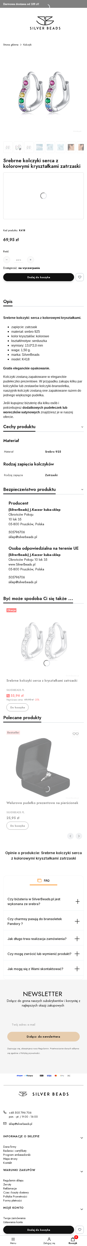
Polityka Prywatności (15, 1196)
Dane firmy (9, 1147)
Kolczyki (27, 45)
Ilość (6, 251)
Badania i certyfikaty (15, 1151)
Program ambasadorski (17, 1155)
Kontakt (7, 1163)
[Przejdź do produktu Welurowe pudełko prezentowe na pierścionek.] (43, 764)
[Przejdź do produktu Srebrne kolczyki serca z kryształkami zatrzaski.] (43, 642)
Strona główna (10, 45)
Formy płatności (12, 1200)
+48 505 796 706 (20, 1113)
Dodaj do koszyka (38, 277)
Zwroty (7, 1184)
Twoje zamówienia (14, 1218)
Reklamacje (10, 1188)
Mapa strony (10, 1159)
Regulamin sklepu (13, 1180)
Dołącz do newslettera (43, 1036)
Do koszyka (17, 707)
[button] (39, 881)
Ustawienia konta (13, 1222)
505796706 (16, 532)
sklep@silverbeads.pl (22, 537)
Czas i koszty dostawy (16, 1192)
